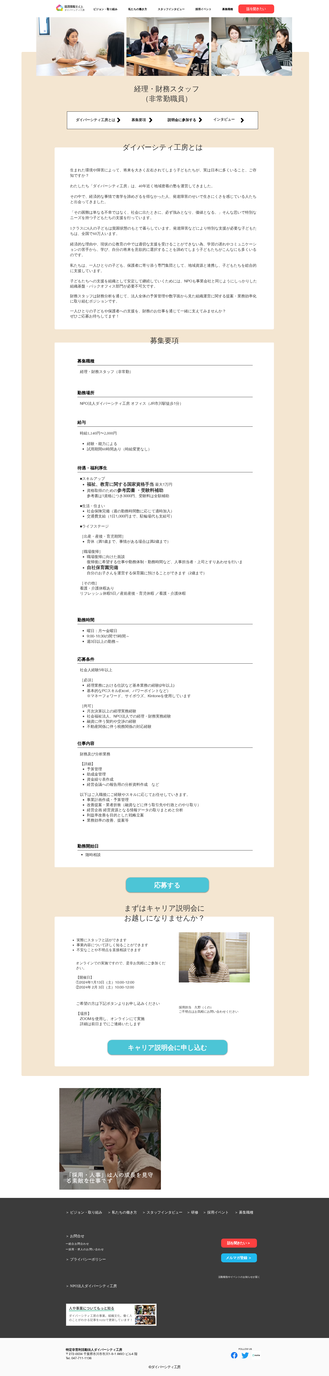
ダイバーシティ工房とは (95, 119)
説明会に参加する (182, 119)
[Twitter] (245, 1355)
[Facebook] (234, 1355)
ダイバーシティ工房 (74, 10)
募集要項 (139, 119)
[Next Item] (286, 46)
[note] (256, 1355)
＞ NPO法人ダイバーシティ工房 (91, 1285)
